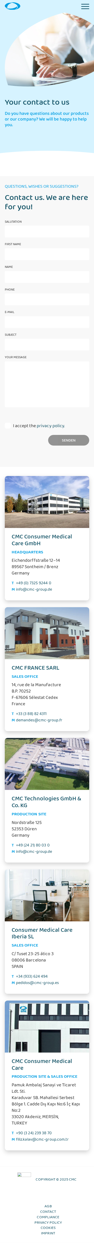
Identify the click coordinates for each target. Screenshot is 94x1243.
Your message (15, 358)
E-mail (10, 313)
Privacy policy (48, 1223)
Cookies (48, 1229)
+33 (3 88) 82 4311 (31, 714)
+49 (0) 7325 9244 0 (33, 584)
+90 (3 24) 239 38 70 (34, 1134)
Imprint (48, 1234)
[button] (8, 1235)
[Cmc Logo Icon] (12, 6)
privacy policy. (51, 427)
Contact (48, 1213)
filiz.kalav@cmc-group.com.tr (42, 1140)
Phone (10, 290)
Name (9, 268)
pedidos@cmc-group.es (37, 983)
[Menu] (85, 6)
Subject (11, 335)
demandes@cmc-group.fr (39, 721)
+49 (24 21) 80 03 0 (33, 846)
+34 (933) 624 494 (32, 977)
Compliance (48, 1218)
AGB (48, 1207)
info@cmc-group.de (34, 590)
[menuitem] (85, 6)
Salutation (13, 222)
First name (13, 245)
